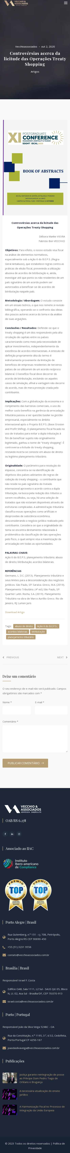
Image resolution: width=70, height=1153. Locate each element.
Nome (7, 702)
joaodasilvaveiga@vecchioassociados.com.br (34, 1048)
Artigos (35, 71)
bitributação (38, 631)
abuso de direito (24, 626)
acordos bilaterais (17, 631)
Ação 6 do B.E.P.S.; (47, 626)
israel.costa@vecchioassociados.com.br (31, 1001)
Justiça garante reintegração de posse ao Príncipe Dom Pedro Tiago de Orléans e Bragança (42, 1078)
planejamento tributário (21, 637)
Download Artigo (15, 612)
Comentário (10, 721)
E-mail (39, 702)
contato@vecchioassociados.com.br (28, 955)
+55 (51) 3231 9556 (19, 947)
